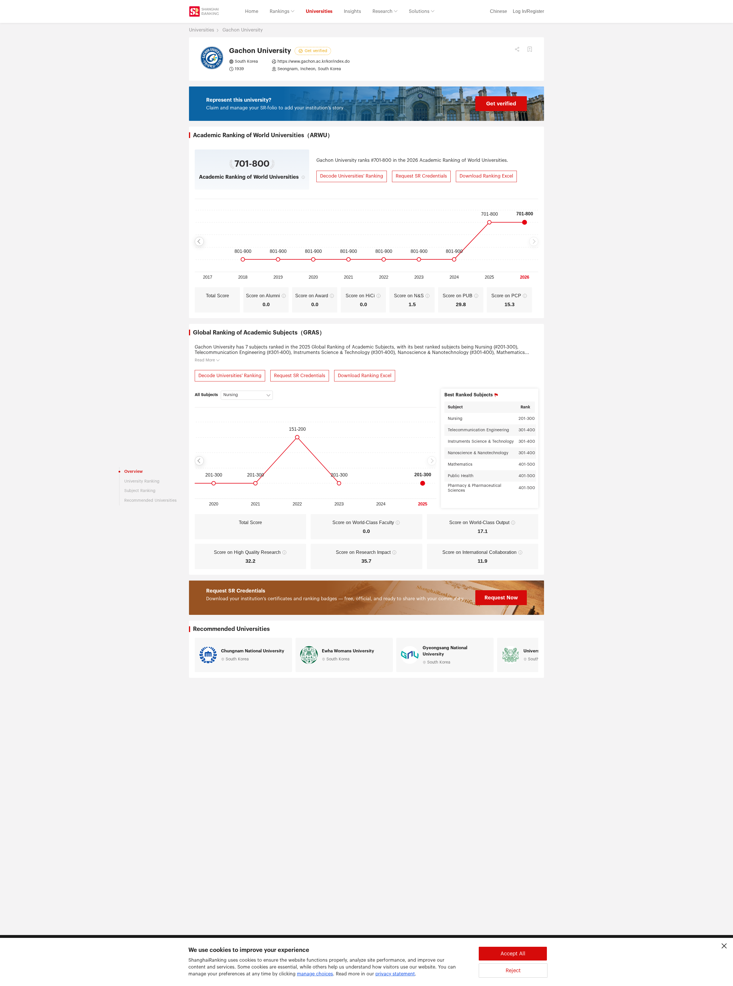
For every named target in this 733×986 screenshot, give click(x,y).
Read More (205, 360)
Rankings (280, 11)
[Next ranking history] (533, 241)
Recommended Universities (150, 501)
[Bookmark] (530, 49)
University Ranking (141, 481)
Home (251, 11)
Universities (319, 11)
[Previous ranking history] (199, 241)
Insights (352, 11)
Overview (133, 472)
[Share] (517, 49)
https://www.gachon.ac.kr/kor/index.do (313, 62)
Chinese (498, 11)
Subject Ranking (139, 491)
